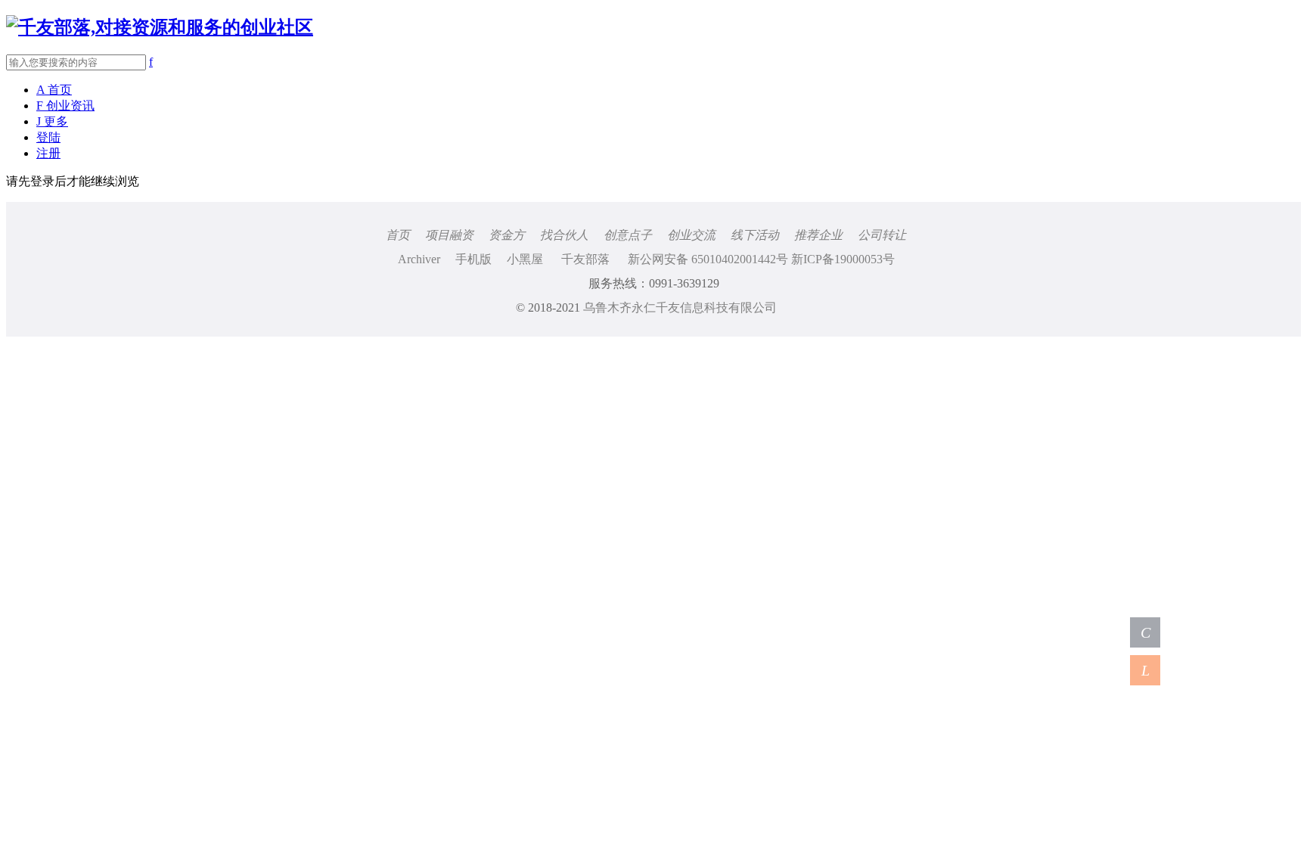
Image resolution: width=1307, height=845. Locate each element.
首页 (398, 234)
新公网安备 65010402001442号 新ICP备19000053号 (761, 259)
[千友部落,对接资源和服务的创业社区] (159, 27)
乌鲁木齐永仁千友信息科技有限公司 (680, 307)
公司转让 (882, 234)
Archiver (419, 259)
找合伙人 (564, 234)
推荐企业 (818, 234)
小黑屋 (525, 259)
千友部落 (585, 259)
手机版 (473, 259)
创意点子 (628, 234)
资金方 (507, 234)
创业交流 (691, 234)
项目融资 (449, 234)
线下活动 (755, 234)
